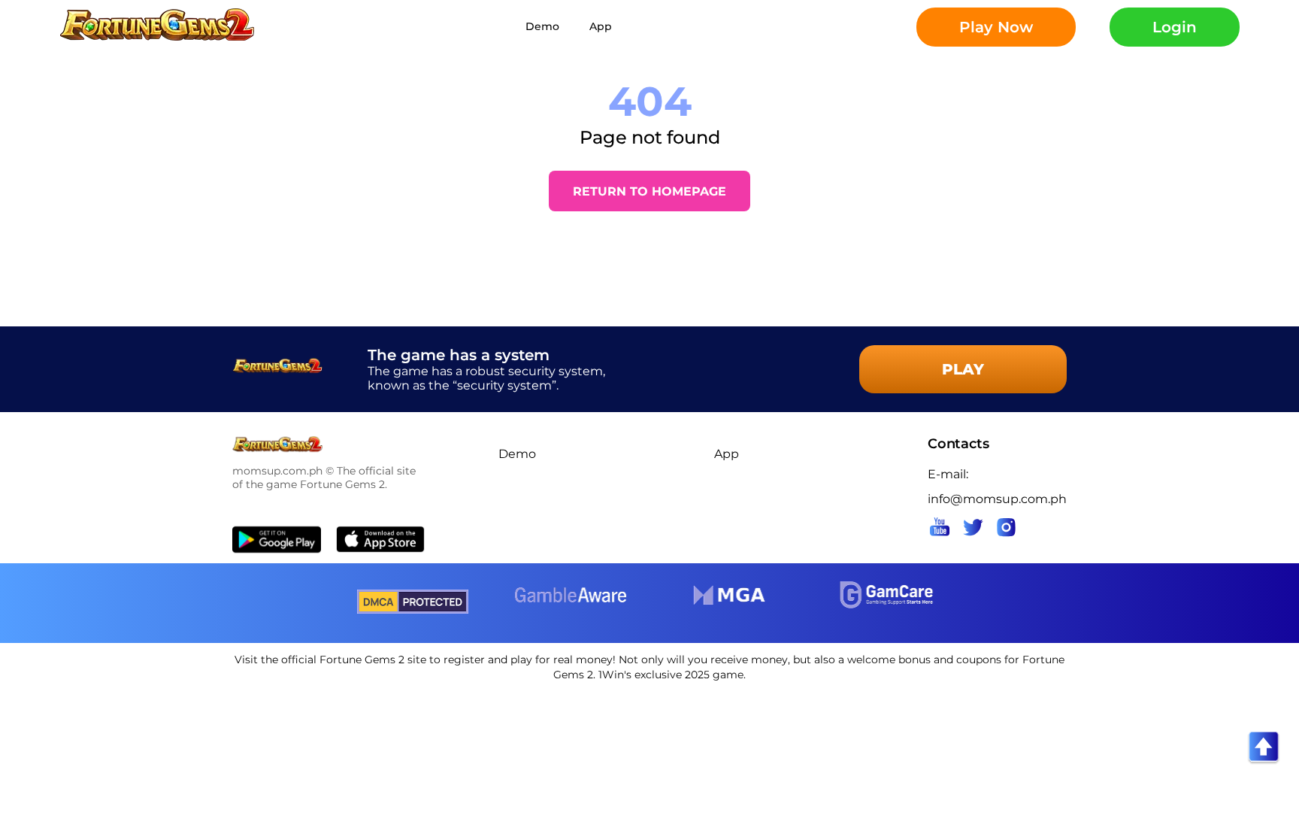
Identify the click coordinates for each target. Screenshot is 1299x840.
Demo (542, 26)
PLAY (963, 369)
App (600, 26)
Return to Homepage (649, 191)
